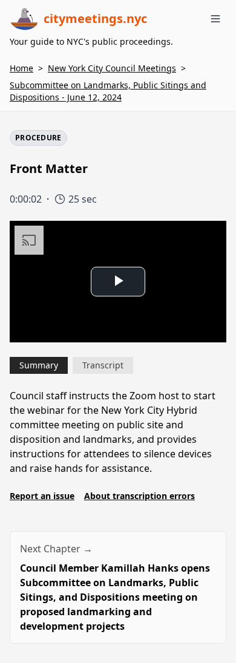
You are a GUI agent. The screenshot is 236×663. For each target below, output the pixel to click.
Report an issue (42, 495)
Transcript (102, 365)
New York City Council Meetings (112, 68)
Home (21, 68)
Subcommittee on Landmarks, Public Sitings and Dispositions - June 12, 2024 (108, 91)
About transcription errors (139, 495)
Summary (38, 365)
